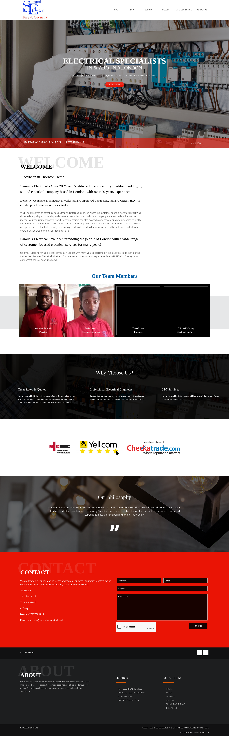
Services (148, 10)
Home (115, 10)
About (132, 10)
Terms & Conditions (183, 10)
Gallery (165, 10)
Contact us (202, 10)
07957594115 (76, 142)
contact (28, 260)
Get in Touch (196, 143)
